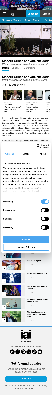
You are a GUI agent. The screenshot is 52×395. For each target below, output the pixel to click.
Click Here (26, 379)
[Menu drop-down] (4, 13)
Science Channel (33, 20)
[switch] (45, 210)
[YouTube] (40, 351)
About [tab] (43, 154)
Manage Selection (26, 247)
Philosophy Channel (11, 20)
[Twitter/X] (28, 351)
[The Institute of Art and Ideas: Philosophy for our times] (12, 13)
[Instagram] (23, 351)
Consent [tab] (9, 154)
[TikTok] (34, 351)
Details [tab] (26, 154)
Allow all (26, 239)
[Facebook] (17, 351)
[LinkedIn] (12, 351)
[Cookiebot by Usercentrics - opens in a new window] (37, 146)
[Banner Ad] (26, 5)
